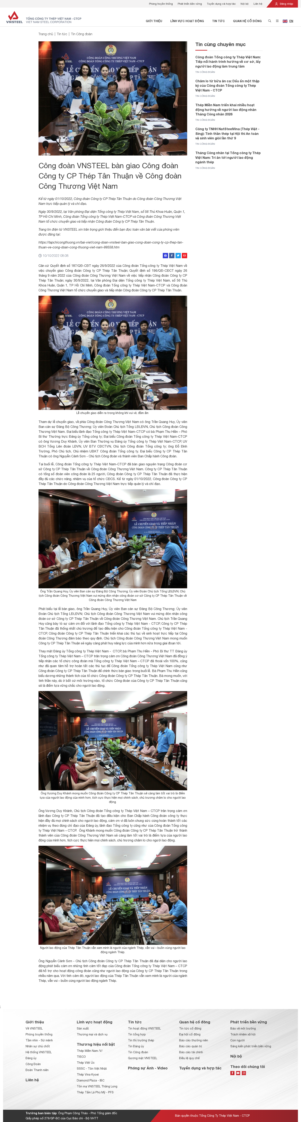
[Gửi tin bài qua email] (184, 255)
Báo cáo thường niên (193, 1040)
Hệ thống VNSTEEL (39, 1052)
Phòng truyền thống (161, 3)
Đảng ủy (31, 1058)
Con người (237, 1040)
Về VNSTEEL (34, 1028)
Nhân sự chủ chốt (38, 1046)
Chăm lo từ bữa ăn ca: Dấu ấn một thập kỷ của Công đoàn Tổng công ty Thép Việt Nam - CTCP (227, 85)
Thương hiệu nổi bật (96, 1044)
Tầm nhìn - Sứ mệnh (39, 1040)
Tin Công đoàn (81, 34)
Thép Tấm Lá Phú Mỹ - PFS (95, 1092)
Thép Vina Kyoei (88, 1074)
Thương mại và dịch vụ (92, 1034)
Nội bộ (245, 3)
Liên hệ (257, 3)
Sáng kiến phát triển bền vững (250, 1046)
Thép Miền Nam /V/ (90, 1050)
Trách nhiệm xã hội (243, 1034)
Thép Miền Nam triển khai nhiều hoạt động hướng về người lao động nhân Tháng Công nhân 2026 (225, 109)
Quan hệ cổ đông (247, 21)
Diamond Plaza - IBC (90, 1080)
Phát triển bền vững (190, 3)
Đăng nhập (286, 3)
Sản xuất (83, 1028)
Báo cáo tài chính (191, 1052)
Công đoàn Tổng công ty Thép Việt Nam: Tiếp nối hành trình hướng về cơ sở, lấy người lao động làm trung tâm (228, 61)
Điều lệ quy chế (189, 1058)
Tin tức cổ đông (190, 1028)
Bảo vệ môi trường (243, 1028)
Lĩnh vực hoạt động (187, 21)
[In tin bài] (165, 255)
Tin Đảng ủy (136, 1046)
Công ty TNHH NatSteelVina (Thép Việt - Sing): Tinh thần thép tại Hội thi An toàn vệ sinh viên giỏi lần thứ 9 (227, 133)
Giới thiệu (154, 21)
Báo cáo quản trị (190, 1046)
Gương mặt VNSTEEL (142, 1058)
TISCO (81, 1056)
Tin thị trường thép (141, 1040)
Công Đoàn (33, 1064)
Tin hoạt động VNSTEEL (144, 1028)
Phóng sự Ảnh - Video (147, 1068)
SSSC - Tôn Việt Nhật (92, 1068)
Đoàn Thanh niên (37, 1070)
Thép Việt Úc (86, 1062)
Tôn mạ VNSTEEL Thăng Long (97, 1086)
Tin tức (218, 21)
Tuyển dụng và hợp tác (221, 3)
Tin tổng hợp (137, 1034)
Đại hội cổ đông (189, 1034)
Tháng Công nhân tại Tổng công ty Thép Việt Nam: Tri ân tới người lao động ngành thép (228, 157)
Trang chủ (45, 34)
